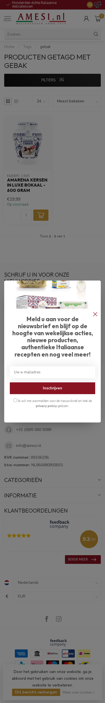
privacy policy (46, 406)
